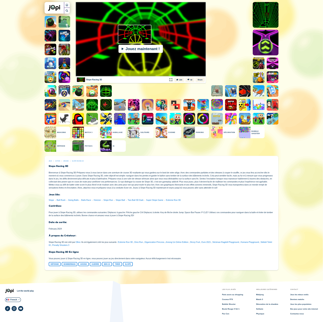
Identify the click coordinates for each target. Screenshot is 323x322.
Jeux (50, 161)
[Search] (67, 11)
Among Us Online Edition (177, 242)
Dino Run (138, 242)
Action (57, 161)
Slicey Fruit (195, 242)
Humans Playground (250, 242)
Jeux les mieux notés (299, 295)
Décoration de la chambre (267, 304)
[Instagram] (14, 308)
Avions (83, 264)
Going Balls (73, 200)
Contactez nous (297, 314)
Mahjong (260, 295)
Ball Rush (61, 200)
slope (128, 264)
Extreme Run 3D (173, 200)
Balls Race (86, 200)
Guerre (95, 264)
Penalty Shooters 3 (60, 245)
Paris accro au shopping (232, 295)
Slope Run (108, 200)
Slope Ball (120, 200)
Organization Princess (154, 242)
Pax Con (225, 314)
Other (78, 242)
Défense (55, 264)
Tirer (117, 264)
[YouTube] (20, 308)
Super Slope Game (154, 200)
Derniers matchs (297, 299)
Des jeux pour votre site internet (304, 309)
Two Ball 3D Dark (135, 200)
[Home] (67, 5)
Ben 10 (107, 264)
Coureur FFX (227, 299)
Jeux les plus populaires (300, 304)
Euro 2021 (206, 242)
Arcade (66, 161)
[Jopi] (54, 7)
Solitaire (259, 309)
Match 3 (259, 299)
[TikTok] (7, 308)
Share (200, 80)
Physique (260, 314)
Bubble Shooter (229, 304)
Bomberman (69, 264)
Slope (51, 200)
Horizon (97, 200)
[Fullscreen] (171, 79)
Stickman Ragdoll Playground (226, 242)
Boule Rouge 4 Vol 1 (230, 309)
